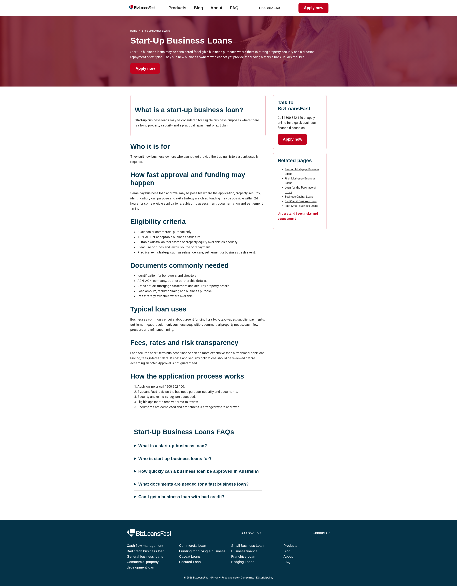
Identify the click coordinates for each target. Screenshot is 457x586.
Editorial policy (264, 577)
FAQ (234, 8)
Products (177, 8)
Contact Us (321, 533)
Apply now (313, 8)
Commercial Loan (192, 545)
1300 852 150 (269, 8)
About (216, 8)
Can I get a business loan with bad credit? (181, 496)
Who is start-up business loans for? (175, 458)
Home (133, 30)
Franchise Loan (243, 556)
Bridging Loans (242, 562)
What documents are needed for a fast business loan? (193, 484)
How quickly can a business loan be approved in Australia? (199, 471)
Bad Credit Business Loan (301, 201)
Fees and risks (230, 577)
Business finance (244, 551)
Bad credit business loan (146, 551)
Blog (198, 8)
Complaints (247, 577)
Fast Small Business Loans (301, 205)
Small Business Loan (247, 545)
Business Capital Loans (299, 196)
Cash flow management (145, 545)
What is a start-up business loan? (172, 445)
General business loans (145, 556)
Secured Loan (190, 562)
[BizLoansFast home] (149, 8)
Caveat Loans (190, 556)
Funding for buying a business (202, 551)
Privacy (215, 577)
